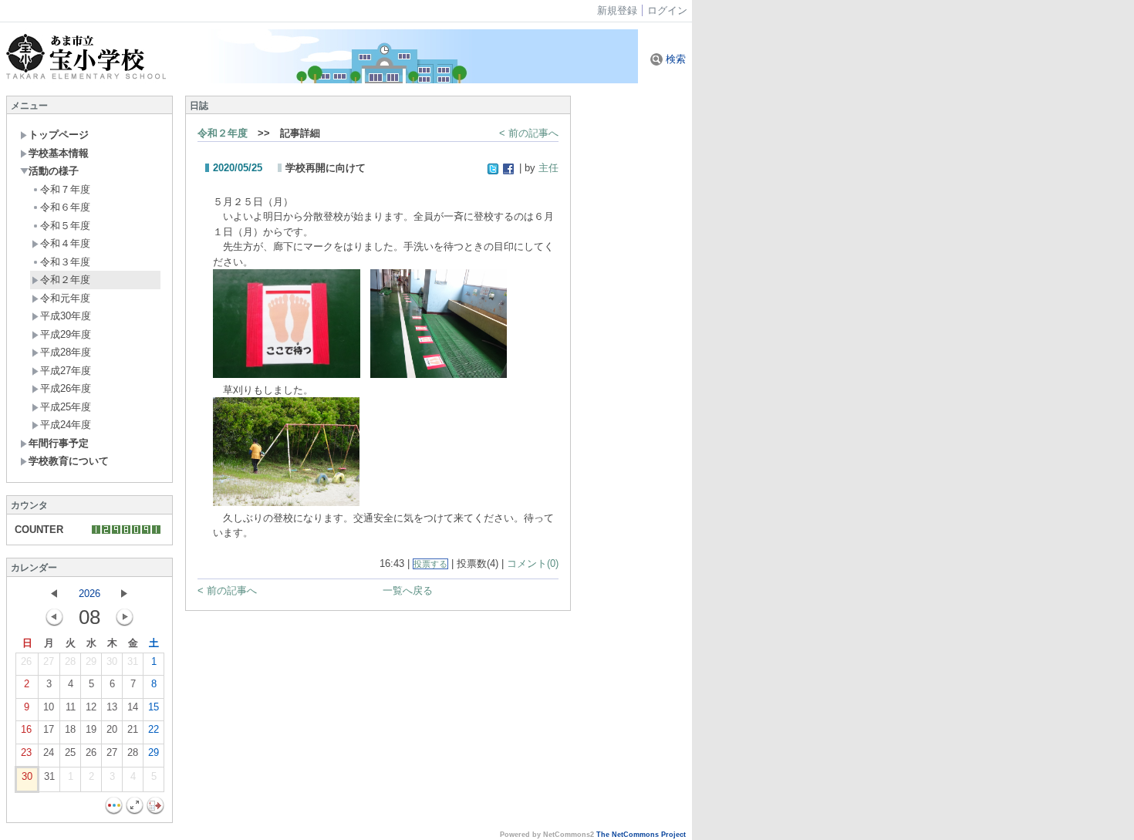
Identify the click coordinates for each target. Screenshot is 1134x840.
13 (111, 707)
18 (70, 729)
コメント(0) (533, 563)
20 (111, 729)
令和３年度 (65, 262)
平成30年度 (65, 316)
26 (26, 661)
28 (70, 661)
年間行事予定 (59, 443)
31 (132, 661)
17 (48, 729)
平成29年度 (65, 334)
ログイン (667, 10)
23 (26, 752)
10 (48, 707)
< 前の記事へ (529, 133)
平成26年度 (65, 388)
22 (153, 729)
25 (70, 752)
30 (111, 661)
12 (91, 707)
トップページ (59, 134)
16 (26, 729)
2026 (89, 593)
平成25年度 (65, 407)
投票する (430, 563)
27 (48, 661)
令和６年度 (65, 207)
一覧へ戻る (408, 590)
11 (71, 707)
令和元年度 (65, 298)
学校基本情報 (59, 153)
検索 (674, 59)
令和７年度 (65, 189)
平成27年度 (65, 370)
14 (132, 707)
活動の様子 (54, 171)
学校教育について (69, 461)
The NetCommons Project (641, 834)
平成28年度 (65, 352)
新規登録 (617, 10)
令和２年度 (65, 279)
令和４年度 (65, 243)
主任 (548, 168)
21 (132, 729)
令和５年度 (65, 225)
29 (91, 661)
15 (153, 707)
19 (91, 729)
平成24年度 (65, 424)
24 (48, 752)
